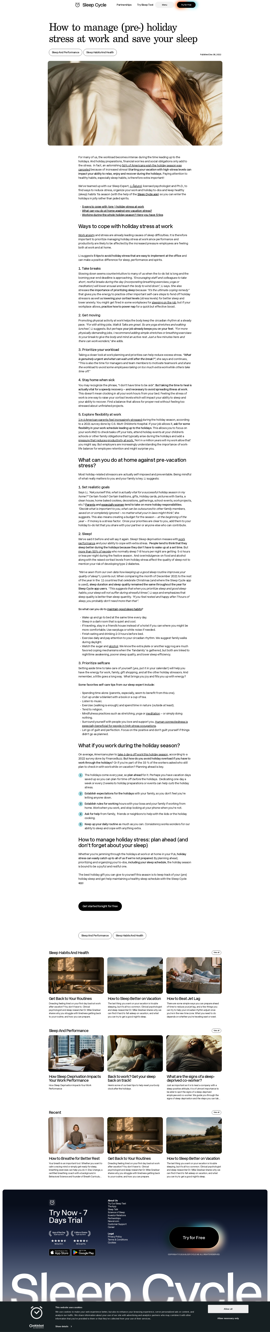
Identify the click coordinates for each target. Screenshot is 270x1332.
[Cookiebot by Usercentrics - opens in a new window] (36, 1326)
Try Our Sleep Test (117, 1203)
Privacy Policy (115, 1236)
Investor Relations (117, 1215)
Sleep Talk (113, 1209)
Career (111, 1227)
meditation (153, 713)
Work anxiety (86, 235)
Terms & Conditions (118, 1239)
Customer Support (117, 1224)
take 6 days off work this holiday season (143, 754)
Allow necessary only (228, 1318)
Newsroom (113, 1221)
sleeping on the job (164, 302)
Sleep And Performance (65, 52)
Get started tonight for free (100, 906)
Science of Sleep (116, 1212)
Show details (61, 1326)
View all (216, 952)
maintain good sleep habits (124, 609)
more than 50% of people (94, 551)
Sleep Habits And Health (100, 52)
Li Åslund (135, 186)
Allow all (228, 1309)
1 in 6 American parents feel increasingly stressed (110, 419)
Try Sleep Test (145, 4)
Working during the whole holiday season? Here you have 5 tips (122, 215)
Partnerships (124, 4)
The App (112, 1206)
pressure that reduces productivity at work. (106, 440)
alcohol (113, 646)
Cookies (112, 1242)
